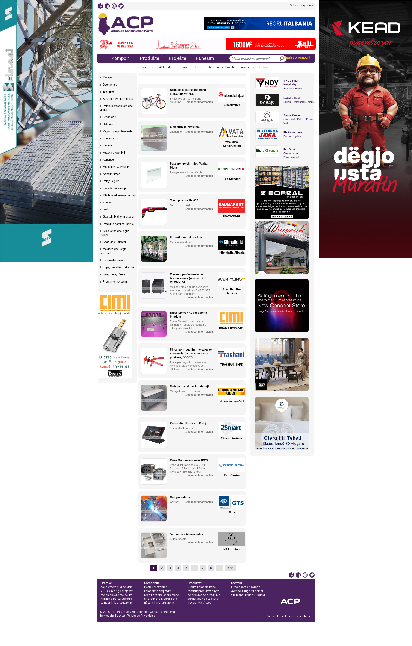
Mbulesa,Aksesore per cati (119, 195)
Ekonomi (147, 67)
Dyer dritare (110, 84)
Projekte (177, 58)
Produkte (149, 58)
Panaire (264, 67)
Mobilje (107, 77)
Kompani (121, 58)
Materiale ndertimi (114, 152)
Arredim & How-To (222, 67)
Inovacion (247, 67)
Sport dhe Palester (114, 242)
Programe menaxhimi (116, 281)
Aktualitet (166, 67)
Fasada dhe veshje (114, 188)
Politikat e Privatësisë (141, 615)
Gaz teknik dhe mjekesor (118, 216)
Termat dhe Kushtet (112, 615)
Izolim (106, 209)
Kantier (107, 202)
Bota (198, 67)
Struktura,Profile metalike (118, 98)
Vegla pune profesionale (117, 131)
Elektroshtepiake (113, 260)
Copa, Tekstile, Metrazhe (118, 267)
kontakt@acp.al (251, 587)
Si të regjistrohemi (299, 615)
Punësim (205, 58)
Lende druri (110, 117)
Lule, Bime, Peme (114, 274)
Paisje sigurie (111, 181)
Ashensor (109, 159)
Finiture (107, 145)
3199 (230, 568)
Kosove (184, 67)
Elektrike (108, 91)
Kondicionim (110, 138)
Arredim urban (111, 173)
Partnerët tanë (275, 615)
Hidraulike (109, 124)
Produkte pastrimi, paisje (118, 223)
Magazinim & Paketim (116, 166)
